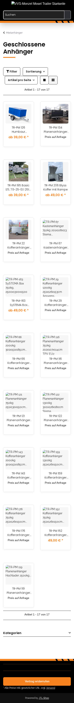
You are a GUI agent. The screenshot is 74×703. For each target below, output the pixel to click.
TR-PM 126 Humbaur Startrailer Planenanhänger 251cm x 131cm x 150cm (18, 130)
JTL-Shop (44, 698)
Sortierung (33, 71)
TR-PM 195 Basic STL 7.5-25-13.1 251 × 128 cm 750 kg (18, 187)
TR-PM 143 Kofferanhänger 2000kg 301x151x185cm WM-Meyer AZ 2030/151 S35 (18, 475)
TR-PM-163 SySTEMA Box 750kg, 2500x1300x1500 (18, 303)
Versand (50, 687)
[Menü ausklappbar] (5, 2)
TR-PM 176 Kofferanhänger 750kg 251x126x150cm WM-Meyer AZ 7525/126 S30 (18, 533)
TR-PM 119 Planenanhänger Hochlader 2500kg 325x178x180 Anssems (18, 591)
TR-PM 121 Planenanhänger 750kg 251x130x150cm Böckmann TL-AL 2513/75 (18, 418)
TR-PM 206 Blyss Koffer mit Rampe (55, 187)
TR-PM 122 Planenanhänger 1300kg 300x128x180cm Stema (55, 418)
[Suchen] (67, 15)
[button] (52, 4)
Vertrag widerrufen (37, 681)
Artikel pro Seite (19, 80)
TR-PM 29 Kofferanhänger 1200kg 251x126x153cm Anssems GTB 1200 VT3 (56, 303)
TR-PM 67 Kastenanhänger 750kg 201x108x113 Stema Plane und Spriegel (55, 245)
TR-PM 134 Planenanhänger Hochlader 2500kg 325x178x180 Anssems (55, 130)
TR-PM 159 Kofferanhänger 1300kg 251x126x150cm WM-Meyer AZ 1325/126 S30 (56, 475)
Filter (13, 71)
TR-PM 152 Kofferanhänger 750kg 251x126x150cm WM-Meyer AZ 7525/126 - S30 (56, 533)
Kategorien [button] (12, 633)
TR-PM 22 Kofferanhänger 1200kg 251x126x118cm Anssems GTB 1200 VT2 (18, 245)
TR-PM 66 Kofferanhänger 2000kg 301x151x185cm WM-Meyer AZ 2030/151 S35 (18, 361)
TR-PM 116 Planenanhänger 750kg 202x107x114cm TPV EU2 (55, 361)
